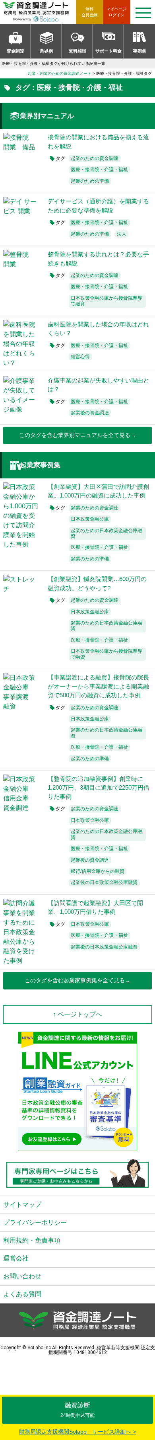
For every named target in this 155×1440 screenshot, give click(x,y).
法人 (121, 234)
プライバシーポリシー (35, 1222)
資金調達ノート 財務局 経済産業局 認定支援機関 (39, 12)
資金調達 (15, 51)
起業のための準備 (90, 181)
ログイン (116, 12)
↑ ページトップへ (77, 1014)
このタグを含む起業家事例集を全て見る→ (77, 980)
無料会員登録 (89, 12)
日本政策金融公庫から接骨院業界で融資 (106, 300)
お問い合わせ (22, 1276)
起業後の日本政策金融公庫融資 (104, 882)
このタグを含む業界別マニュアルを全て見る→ (77, 435)
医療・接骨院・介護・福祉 (99, 169)
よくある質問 (22, 1294)
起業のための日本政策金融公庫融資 (106, 533)
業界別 (46, 51)
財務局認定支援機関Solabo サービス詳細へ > (77, 1431)
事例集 (139, 51)
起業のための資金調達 (94, 158)
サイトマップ (22, 1204)
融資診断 (77, 1410)
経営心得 (80, 356)
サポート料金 (108, 51)
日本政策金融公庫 (90, 519)
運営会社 (16, 1258)
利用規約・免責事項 (31, 1240)
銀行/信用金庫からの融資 (97, 871)
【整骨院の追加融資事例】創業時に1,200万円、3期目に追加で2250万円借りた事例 (98, 787)
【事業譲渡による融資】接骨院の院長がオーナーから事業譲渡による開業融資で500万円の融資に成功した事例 (98, 686)
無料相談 (77, 51)
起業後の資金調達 (90, 413)
